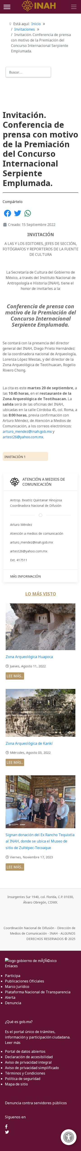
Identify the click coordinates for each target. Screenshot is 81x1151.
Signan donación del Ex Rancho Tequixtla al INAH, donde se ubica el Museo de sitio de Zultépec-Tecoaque (40, 841)
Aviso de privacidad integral (28, 1062)
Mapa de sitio (16, 1084)
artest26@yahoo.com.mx (23, 436)
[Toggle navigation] (73, 6)
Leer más (12, 1042)
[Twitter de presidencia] (7, 1132)
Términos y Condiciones (25, 1073)
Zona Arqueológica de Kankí (29, 743)
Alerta (10, 997)
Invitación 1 (15, 457)
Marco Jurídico (17, 986)
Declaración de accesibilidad (29, 1056)
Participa (12, 975)
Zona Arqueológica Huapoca (29, 656)
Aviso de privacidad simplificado (32, 1067)
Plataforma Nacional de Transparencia (37, 991)
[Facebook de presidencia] (6, 1126)
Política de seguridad (22, 1078)
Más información (25, 576)
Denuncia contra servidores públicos (36, 1102)
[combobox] (28, 72)
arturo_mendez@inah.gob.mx (27, 431)
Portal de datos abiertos (25, 1051)
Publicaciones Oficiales (24, 981)
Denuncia (13, 1002)
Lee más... (15, 675)
